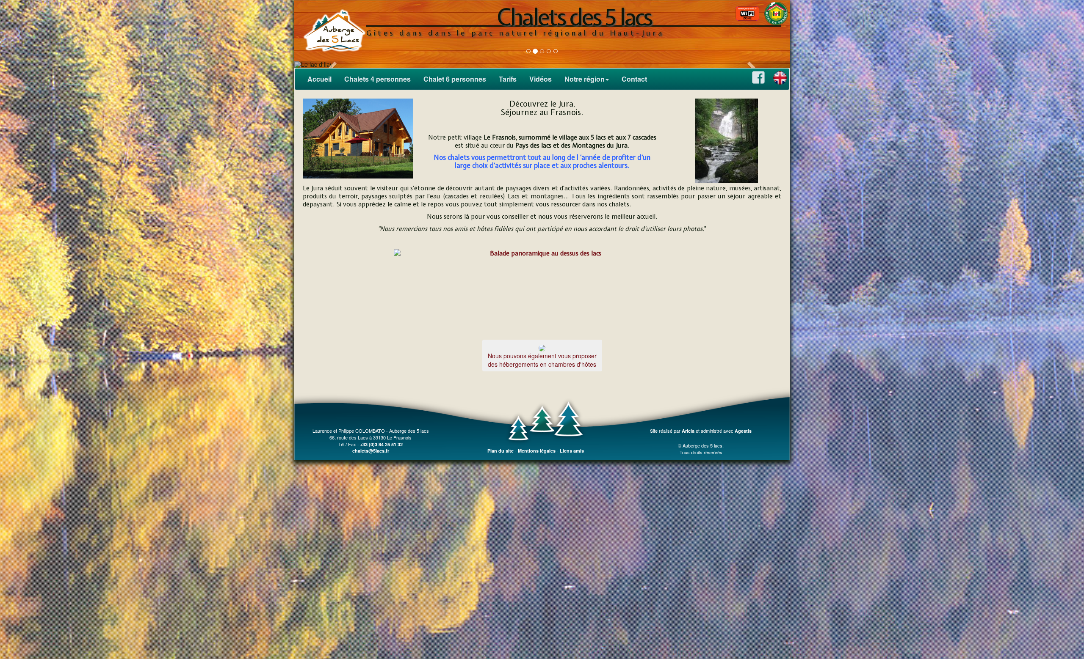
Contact (634, 79)
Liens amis (572, 451)
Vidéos (540, 79)
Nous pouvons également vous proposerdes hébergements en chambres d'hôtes (542, 359)
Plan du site (500, 451)
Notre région (584, 79)
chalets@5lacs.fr (370, 451)
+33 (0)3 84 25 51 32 (381, 444)
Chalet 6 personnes (454, 79)
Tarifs (508, 79)
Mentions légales (537, 451)
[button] (331, 64)
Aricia (688, 431)
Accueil (319, 79)
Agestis (743, 431)
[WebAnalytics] (701, 437)
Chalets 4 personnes (377, 79)
